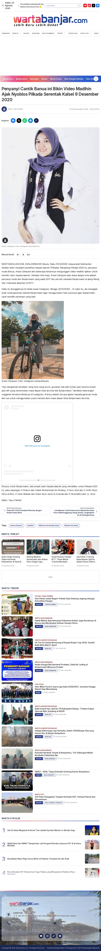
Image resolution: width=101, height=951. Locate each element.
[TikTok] (53, 936)
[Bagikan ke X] (19, 120)
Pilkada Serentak (71, 525)
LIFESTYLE (84, 33)
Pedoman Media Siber (55, 948)
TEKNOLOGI (73, 33)
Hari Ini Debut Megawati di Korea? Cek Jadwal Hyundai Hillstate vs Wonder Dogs (41, 830)
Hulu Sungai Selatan (73, 79)
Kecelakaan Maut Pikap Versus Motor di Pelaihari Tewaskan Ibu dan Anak (38, 859)
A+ (28, 254)
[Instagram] (89, 5)
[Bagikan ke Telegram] (30, 120)
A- (18, 254)
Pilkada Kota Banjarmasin (49, 525)
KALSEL (26, 33)
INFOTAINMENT (48, 33)
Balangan (34, 79)
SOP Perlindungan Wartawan (88, 948)
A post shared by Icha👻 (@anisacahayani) (37, 480)
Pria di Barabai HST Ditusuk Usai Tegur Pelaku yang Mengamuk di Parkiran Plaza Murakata (41, 873)
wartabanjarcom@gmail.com (72, 924)
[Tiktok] (93, 5)
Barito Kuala (56, 79)
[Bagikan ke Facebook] (13, 120)
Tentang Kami (71, 948)
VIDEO (96, 33)
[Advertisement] (50, 55)
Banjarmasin (21, 79)
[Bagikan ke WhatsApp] (24, 120)
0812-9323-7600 (20, 924)
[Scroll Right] (96, 78)
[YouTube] (85, 5)
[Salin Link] (36, 120)
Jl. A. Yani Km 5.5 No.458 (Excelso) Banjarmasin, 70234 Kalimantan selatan (44, 916)
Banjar (45, 79)
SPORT (60, 33)
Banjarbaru (8, 79)
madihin (30, 525)
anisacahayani (16, 525)
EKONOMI (36, 33)
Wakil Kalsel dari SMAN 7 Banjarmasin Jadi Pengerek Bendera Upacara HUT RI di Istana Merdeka (44, 844)
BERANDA (6, 33)
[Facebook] (97, 5)
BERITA (15, 33)
